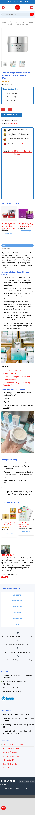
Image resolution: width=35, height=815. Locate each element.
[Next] (30, 44)
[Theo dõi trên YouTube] (14, 781)
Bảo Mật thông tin (10, 764)
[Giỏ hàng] (31, 7)
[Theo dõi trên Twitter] (8, 781)
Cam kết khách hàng (11, 756)
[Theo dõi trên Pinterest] (11, 781)
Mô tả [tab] (4, 245)
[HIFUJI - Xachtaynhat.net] (17, 7)
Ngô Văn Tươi (7, 555)
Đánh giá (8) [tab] (6, 249)
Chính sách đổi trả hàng (12, 748)
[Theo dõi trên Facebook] (1, 781)
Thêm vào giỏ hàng (11, 115)
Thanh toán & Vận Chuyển (13, 744)
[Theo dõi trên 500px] (5, 784)
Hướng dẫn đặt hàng (11, 752)
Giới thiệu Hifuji (9, 760)
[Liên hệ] (3, 808)
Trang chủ (6, 22)
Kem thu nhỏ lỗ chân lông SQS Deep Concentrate (25, 524)
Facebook (25, 144)
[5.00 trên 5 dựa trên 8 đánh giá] (17, 81)
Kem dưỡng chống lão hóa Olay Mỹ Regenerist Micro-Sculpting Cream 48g (8, 225)
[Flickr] (1, 784)
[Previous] (4, 44)
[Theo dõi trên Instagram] (5, 781)
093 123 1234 (15, 151)
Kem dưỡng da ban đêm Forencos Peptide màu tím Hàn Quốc (26, 225)
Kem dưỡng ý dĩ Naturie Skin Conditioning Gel (14, 372)
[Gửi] (32, 14)
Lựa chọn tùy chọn (9, 233)
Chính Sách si (8, 768)
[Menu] (3, 7)
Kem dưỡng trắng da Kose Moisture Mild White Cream (17, 378)
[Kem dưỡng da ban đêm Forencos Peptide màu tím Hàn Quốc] (26, 213)
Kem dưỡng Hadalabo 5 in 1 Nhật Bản (8, 523)
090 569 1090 (25, 151)
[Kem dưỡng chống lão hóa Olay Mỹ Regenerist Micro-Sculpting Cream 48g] (9, 213)
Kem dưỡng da (21, 24)
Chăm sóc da (19, 22)
